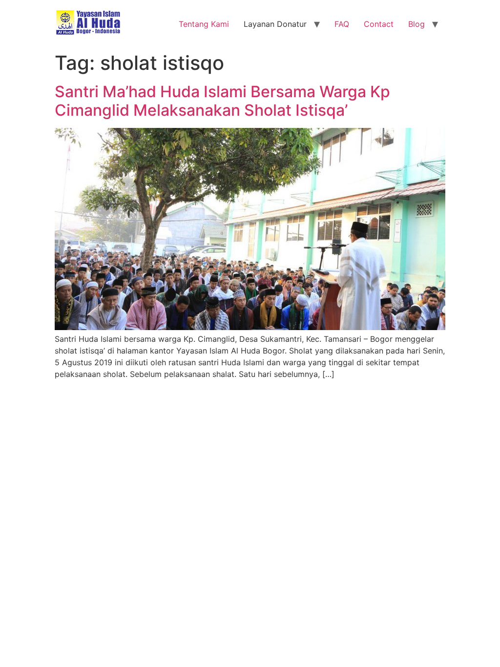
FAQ (341, 24)
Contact (379, 24)
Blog (416, 24)
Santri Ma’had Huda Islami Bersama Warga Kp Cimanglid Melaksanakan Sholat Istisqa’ (222, 101)
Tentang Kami (204, 24)
